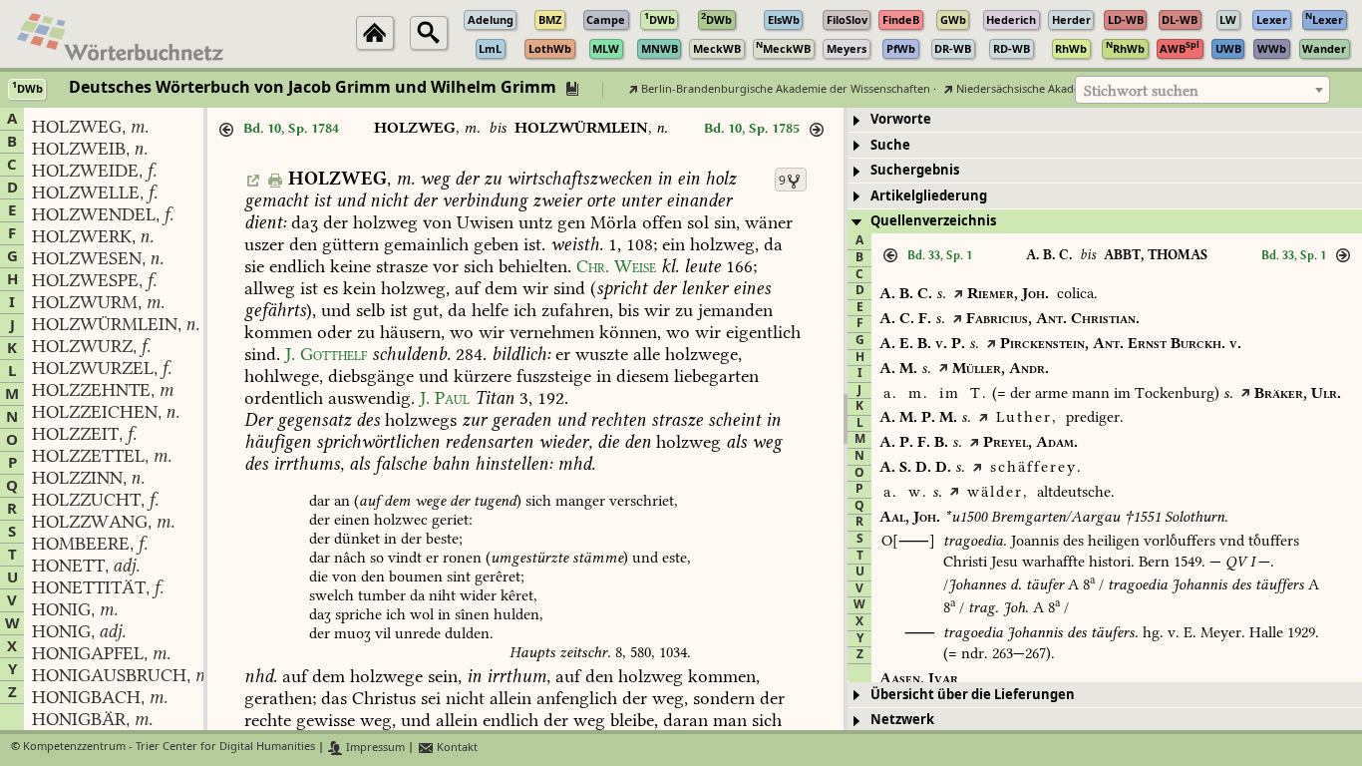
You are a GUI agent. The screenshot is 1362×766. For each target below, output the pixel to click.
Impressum (374, 747)
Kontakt (456, 747)
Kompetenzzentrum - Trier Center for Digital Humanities (169, 747)
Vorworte (900, 119)
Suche (890, 145)
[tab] (1105, 120)
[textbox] (1202, 91)
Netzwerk (902, 719)
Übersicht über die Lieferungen (972, 694)
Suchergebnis (914, 170)
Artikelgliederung (928, 196)
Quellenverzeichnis (933, 220)
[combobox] (1202, 90)
